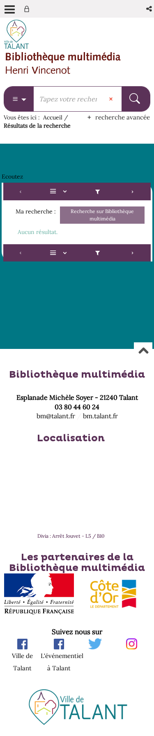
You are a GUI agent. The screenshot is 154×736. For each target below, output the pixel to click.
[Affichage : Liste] (59, 191)
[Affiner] (97, 191)
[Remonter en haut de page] (143, 351)
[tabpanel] (77, 223)
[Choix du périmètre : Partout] (19, 99)
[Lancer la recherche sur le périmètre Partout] (136, 99)
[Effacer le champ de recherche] (112, 99)
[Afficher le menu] (9, 9)
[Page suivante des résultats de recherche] (133, 191)
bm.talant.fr (100, 416)
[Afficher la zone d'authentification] (28, 9)
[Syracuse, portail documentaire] (63, 63)
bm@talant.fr (56, 416)
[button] (149, 9)
